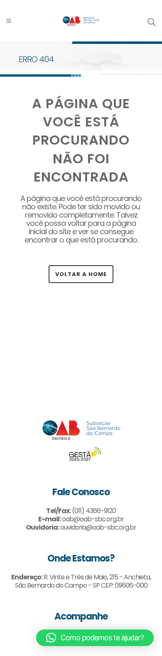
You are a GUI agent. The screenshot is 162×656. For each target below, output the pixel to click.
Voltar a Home (81, 274)
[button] (95, 637)
